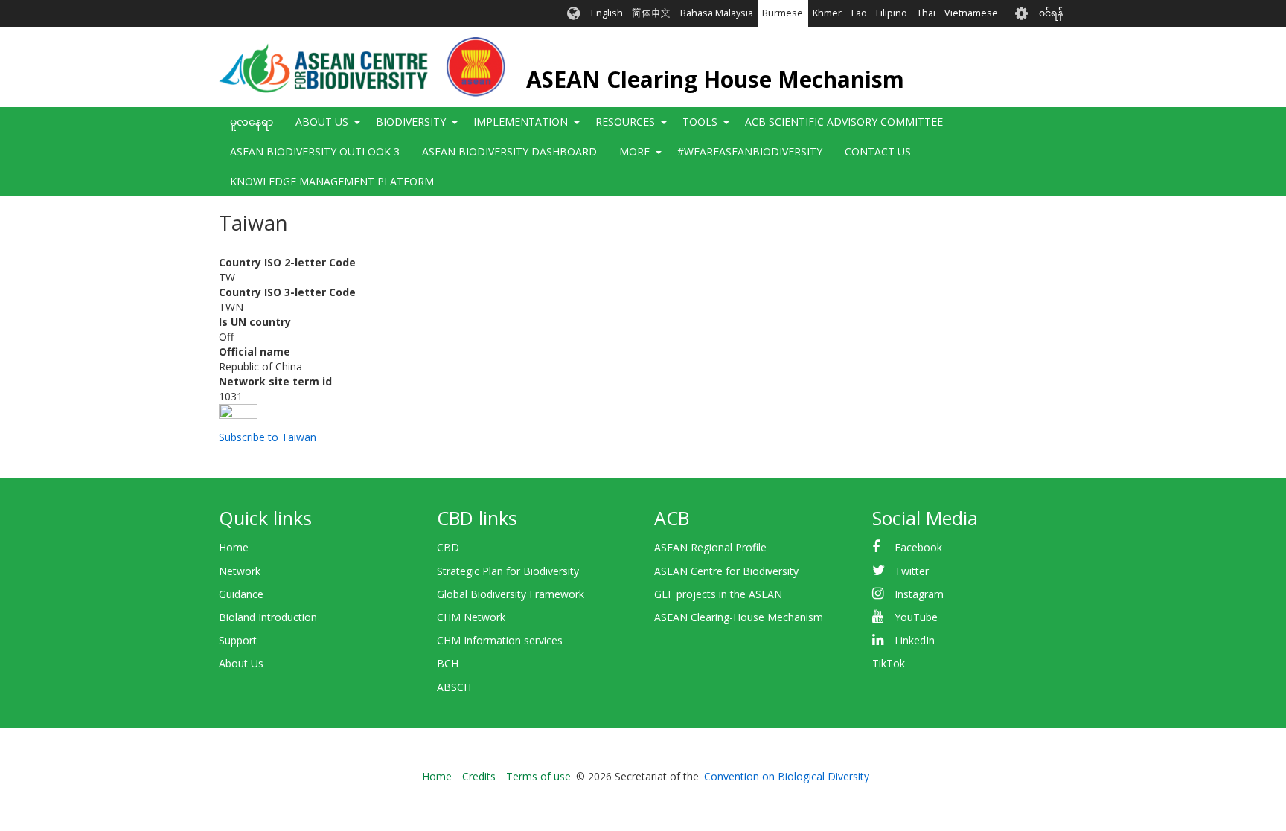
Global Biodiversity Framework (510, 594)
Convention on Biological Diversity (786, 776)
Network (239, 571)
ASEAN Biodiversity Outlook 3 (315, 151)
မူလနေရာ (251, 122)
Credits (479, 776)
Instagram (919, 594)
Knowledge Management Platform (332, 181)
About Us (241, 663)
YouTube (916, 617)
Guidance (241, 594)
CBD (448, 547)
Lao (859, 13)
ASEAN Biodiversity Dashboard (509, 151)
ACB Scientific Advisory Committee (844, 122)
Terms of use (538, 776)
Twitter (912, 571)
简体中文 (651, 13)
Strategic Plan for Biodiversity (508, 571)
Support (238, 640)
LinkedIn (915, 640)
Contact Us (878, 151)
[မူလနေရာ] (362, 67)
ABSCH (454, 687)
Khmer (827, 13)
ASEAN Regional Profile (710, 547)
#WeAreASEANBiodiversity (749, 151)
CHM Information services (500, 640)
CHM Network (471, 617)
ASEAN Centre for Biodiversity (726, 571)
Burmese (782, 13)
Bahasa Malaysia (716, 13)
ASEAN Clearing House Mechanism (715, 79)
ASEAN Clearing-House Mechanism (738, 617)
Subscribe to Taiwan (267, 437)
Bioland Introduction (268, 617)
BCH (447, 663)
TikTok (888, 663)
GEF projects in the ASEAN (718, 594)
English (607, 13)
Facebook (918, 547)
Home (234, 547)
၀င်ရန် (1051, 13)
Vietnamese (971, 13)
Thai (926, 13)
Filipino (891, 13)
